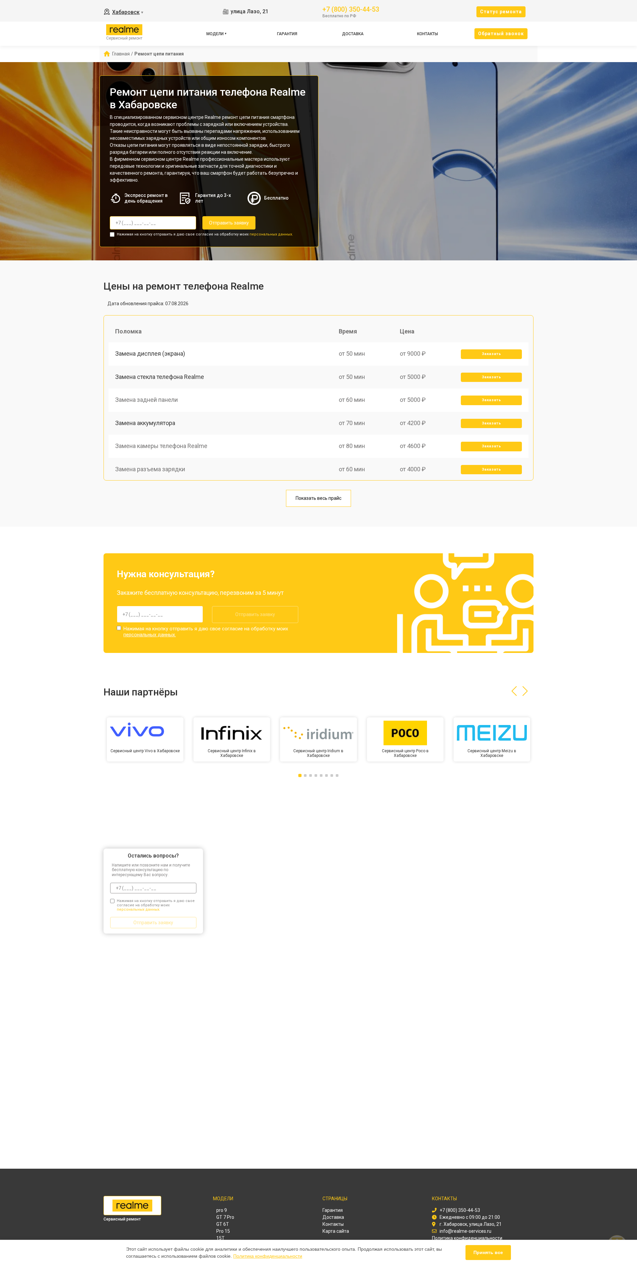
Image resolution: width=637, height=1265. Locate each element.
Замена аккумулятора (145, 422)
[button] (514, 691)
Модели (215, 34)
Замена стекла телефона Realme (159, 376)
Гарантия (287, 34)
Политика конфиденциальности (267, 1256)
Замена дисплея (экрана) (150, 353)
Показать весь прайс (318, 498)
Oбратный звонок (501, 33)
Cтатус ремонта (501, 11)
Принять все (488, 1252)
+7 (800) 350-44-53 (350, 8)
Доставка (353, 34)
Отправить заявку (229, 223)
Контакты (427, 34)
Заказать (491, 354)
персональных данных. (271, 234)
